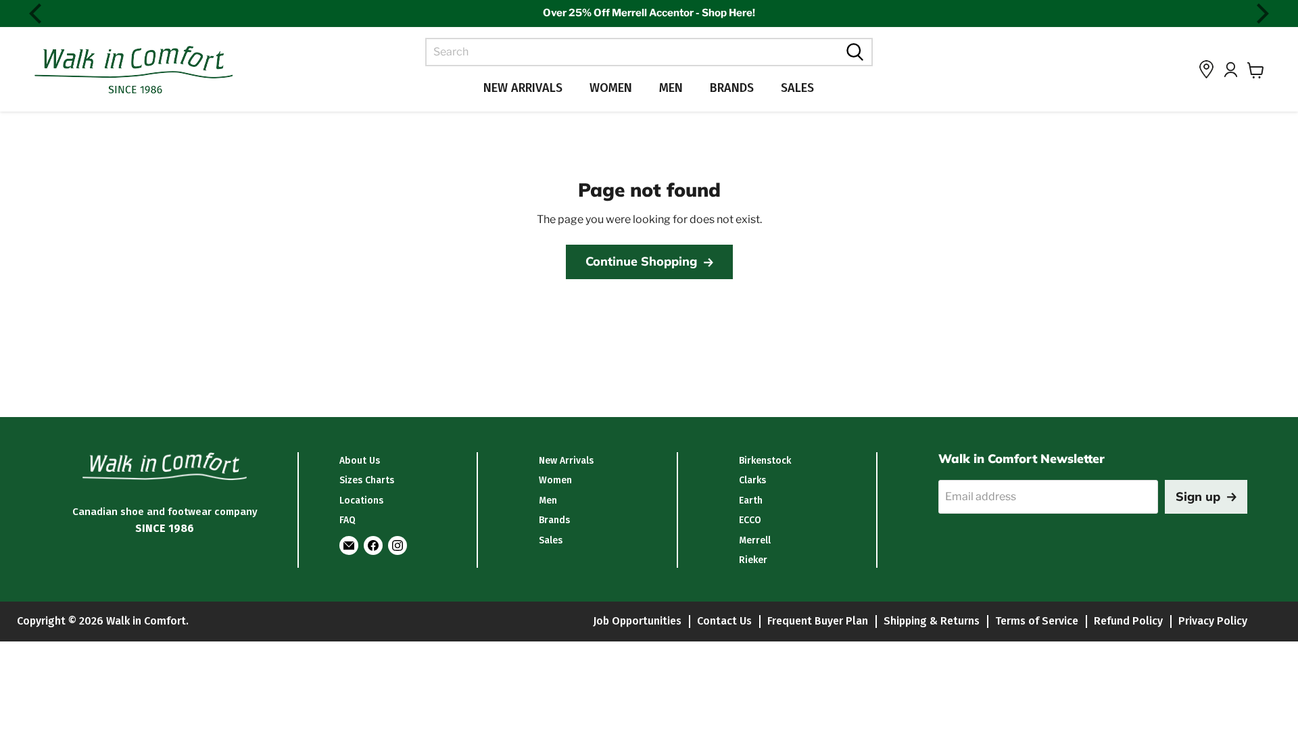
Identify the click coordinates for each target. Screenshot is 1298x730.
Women (611, 87)
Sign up (1198, 496)
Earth (751, 500)
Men (671, 87)
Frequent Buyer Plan (817, 620)
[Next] (1260, 13)
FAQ (347, 520)
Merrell (755, 540)
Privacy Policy (1212, 620)
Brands (732, 87)
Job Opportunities (637, 620)
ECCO (750, 520)
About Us (359, 460)
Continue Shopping (641, 261)
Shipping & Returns (932, 620)
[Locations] (1206, 69)
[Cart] (1255, 70)
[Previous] (37, 13)
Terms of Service (1036, 620)
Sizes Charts (366, 480)
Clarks (752, 480)
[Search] (853, 52)
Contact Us (724, 620)
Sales (797, 87)
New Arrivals (522, 87)
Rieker (753, 560)
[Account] (1230, 70)
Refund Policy (1128, 620)
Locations (361, 500)
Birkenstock (765, 460)
